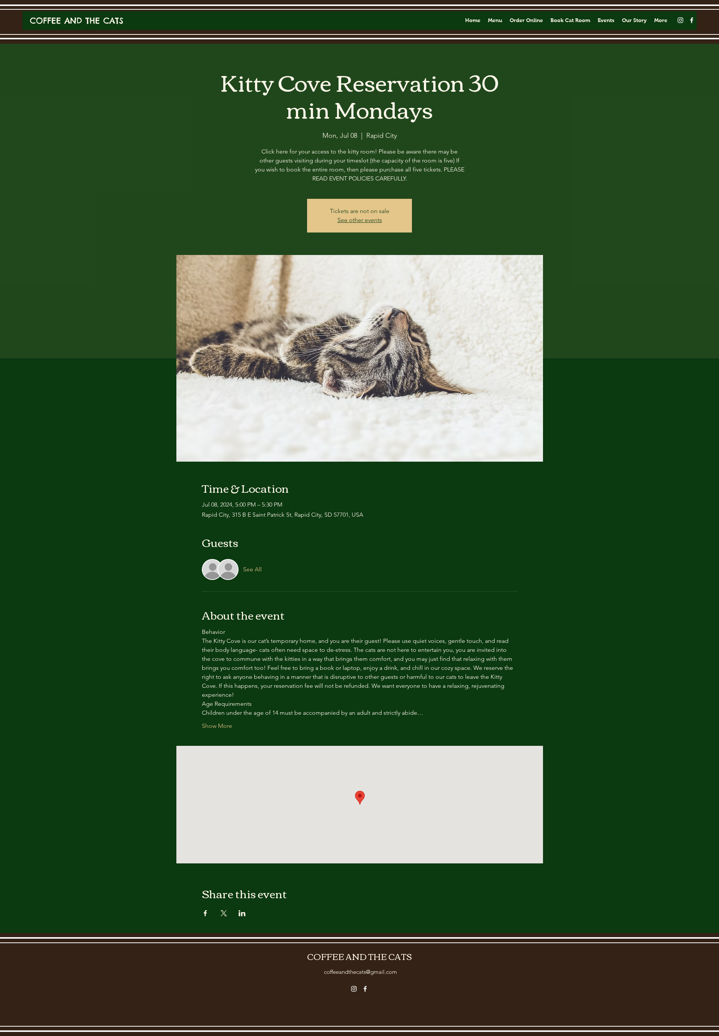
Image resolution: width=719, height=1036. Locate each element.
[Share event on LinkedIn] (242, 913)
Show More (217, 725)
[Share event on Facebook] (205, 913)
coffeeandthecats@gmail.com (360, 971)
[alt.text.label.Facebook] (691, 20)
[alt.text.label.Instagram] (680, 20)
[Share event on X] (223, 913)
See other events (359, 220)
